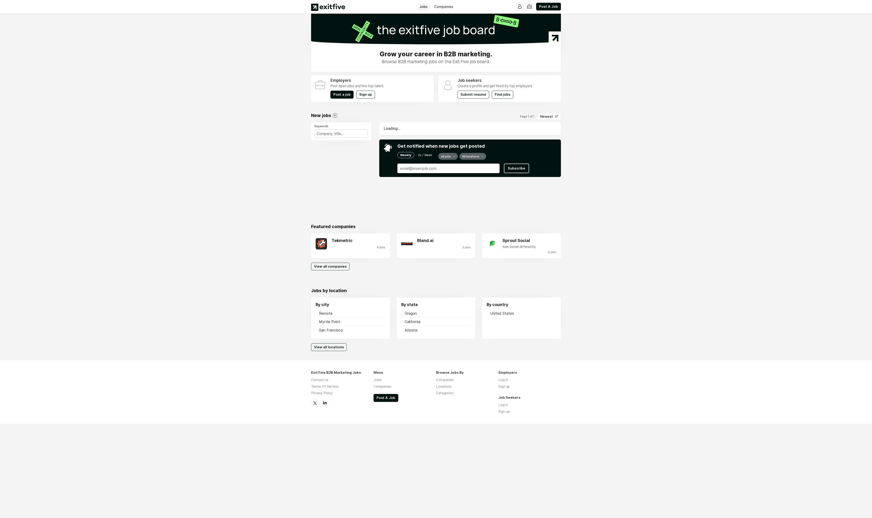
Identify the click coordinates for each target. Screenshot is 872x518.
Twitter (315, 403)
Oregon (411, 313)
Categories (444, 393)
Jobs (423, 7)
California (412, 321)
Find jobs (502, 94)
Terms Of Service (324, 386)
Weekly (405, 155)
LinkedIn (325, 403)
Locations (443, 386)
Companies (443, 7)
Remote (325, 313)
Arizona (411, 330)
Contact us (319, 380)
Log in (503, 380)
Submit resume (473, 94)
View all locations (329, 347)
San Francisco (331, 330)
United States (502, 313)
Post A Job (548, 7)
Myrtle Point (329, 321)
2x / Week (425, 155)
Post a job (342, 94)
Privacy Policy (322, 393)
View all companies (330, 266)
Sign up (365, 94)
